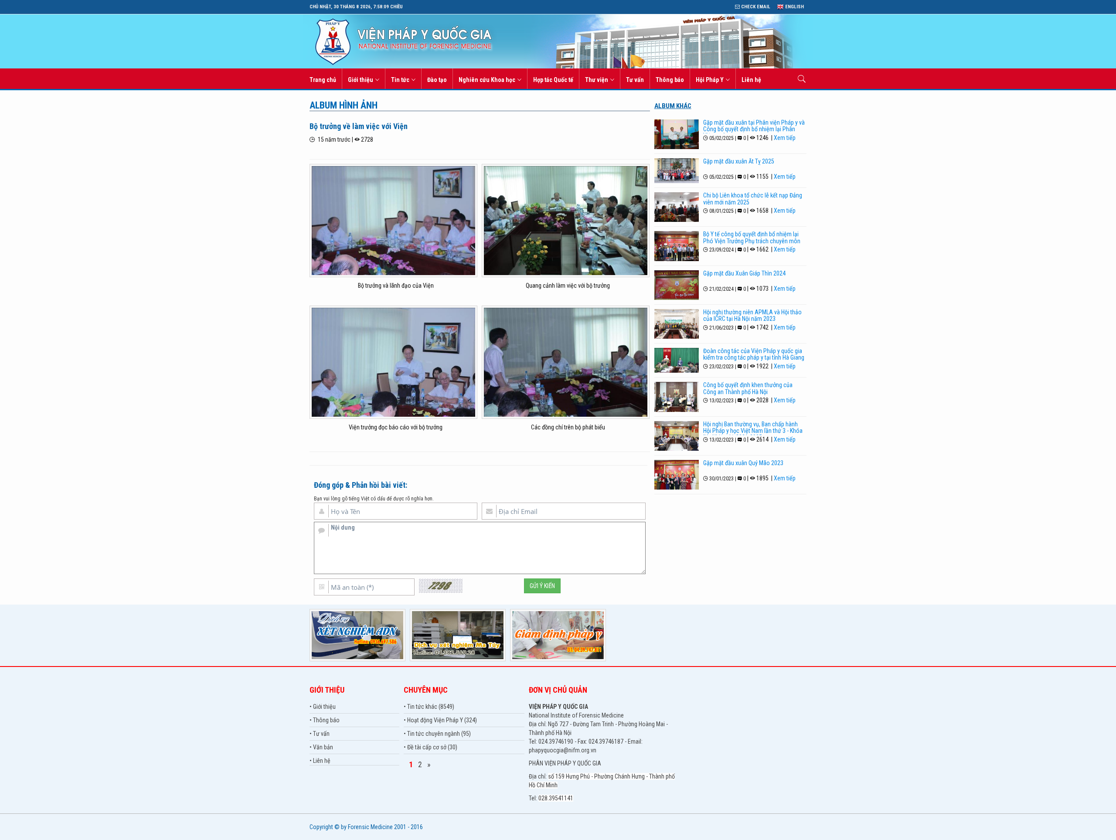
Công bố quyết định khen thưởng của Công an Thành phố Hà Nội (748, 388)
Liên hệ (751, 79)
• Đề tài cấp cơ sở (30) (430, 747)
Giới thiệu (360, 79)
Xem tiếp (785, 137)
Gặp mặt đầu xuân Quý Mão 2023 (743, 462)
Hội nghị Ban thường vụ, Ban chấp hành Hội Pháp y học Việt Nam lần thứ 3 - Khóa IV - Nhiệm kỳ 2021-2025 (753, 431)
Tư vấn (635, 79)
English (794, 7)
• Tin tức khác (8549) (429, 706)
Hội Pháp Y (710, 79)
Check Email (755, 7)
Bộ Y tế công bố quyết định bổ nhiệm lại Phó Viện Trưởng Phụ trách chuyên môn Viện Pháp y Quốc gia (751, 241)
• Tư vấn (320, 733)
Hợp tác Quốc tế (553, 79)
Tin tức (400, 79)
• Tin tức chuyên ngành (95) (437, 733)
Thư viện (596, 79)
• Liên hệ (320, 760)
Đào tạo (437, 79)
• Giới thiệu (323, 706)
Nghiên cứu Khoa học (487, 79)
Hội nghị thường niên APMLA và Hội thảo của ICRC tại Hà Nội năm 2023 (752, 315)
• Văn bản (321, 747)
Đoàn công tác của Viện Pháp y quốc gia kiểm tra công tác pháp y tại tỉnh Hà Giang (753, 354)
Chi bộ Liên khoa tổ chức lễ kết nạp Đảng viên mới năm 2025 (752, 198)
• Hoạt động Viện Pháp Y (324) (440, 720)
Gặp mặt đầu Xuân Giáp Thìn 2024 (744, 273)
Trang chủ (323, 79)
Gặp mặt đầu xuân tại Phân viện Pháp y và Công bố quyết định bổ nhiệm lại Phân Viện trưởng (754, 129)
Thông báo (670, 79)
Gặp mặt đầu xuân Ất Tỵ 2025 (738, 161)
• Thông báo (325, 720)
